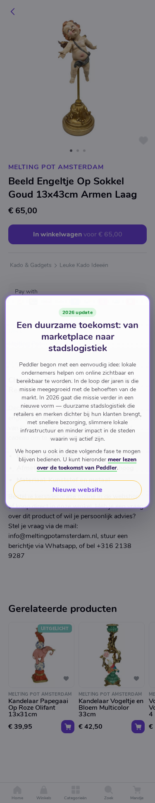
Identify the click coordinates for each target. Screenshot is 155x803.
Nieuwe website (77, 489)
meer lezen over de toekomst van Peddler (86, 464)
